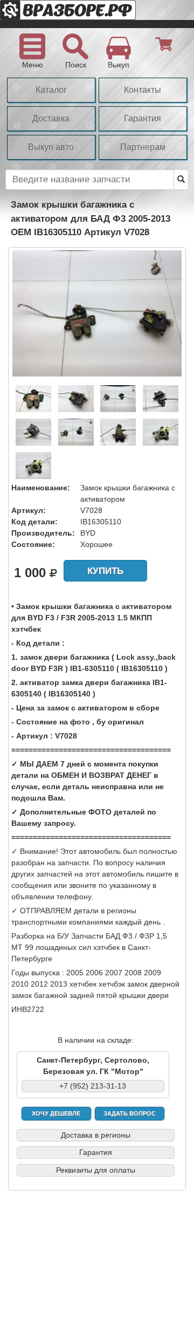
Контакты (142, 89)
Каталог (51, 89)
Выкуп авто (51, 147)
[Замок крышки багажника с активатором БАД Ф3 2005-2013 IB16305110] (97, 313)
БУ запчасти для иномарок (86, 14)
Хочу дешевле (56, 1113)
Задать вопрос (129, 1113)
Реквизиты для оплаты (95, 1170)
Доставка (51, 118)
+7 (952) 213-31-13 (92, 1086)
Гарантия (142, 118)
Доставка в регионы (95, 1135)
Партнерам (142, 147)
